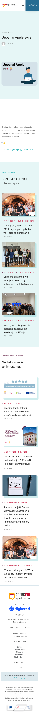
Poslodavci (19, 654)
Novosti (29, 221)
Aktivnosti (9, 221)
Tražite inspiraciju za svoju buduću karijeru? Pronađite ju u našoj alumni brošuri (18, 460)
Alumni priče (19, 649)
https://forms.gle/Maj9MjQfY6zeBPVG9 (17, 150)
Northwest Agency (19, 678)
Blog (20, 221)
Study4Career (19, 657)
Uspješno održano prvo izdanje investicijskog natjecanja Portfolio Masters (18, 280)
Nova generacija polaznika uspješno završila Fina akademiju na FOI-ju (17, 329)
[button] (23, 5)
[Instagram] (21, 667)
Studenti (19, 652)
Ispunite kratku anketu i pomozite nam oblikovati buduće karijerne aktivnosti (18, 412)
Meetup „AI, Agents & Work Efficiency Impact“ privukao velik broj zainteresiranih (18, 229)
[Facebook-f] (16, 667)
